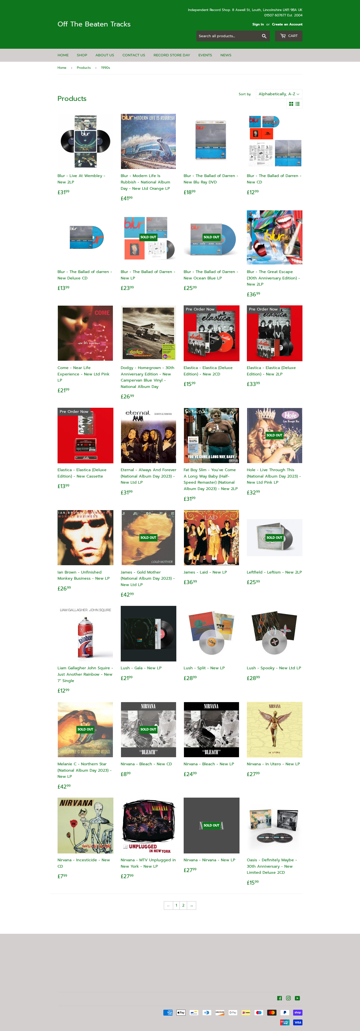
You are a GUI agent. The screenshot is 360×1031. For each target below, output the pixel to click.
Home (63, 55)
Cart (292, 36)
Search (64, 975)
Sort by (245, 94)
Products (84, 67)
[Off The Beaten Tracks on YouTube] (297, 999)
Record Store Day (172, 55)
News (225, 55)
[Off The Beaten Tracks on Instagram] (288, 999)
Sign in (258, 24)
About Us (105, 55)
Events (205, 55)
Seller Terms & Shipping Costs (72, 964)
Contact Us (133, 55)
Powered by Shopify (126, 1012)
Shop (82, 55)
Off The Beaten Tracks (94, 24)
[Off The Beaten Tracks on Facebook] (279, 999)
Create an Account (287, 24)
